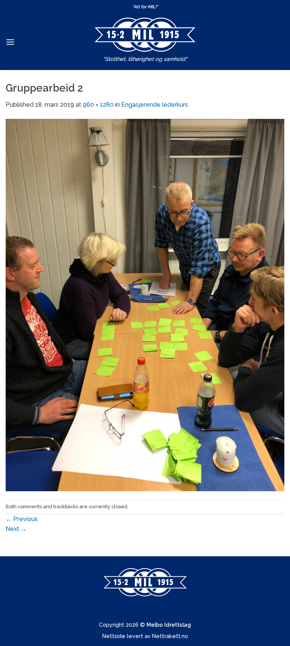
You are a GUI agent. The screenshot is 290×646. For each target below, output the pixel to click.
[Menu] (10, 42)
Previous (22, 519)
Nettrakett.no (170, 636)
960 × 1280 (98, 104)
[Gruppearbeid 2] (145, 304)
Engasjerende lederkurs (154, 104)
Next (16, 528)
